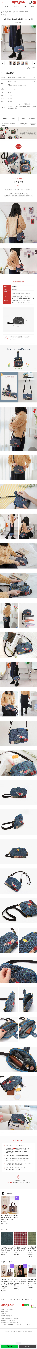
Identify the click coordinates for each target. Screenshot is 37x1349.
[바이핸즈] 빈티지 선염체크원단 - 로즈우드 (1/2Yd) (20, 1249)
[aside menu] (2, 2)
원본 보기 (25, 124)
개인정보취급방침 (18, 1299)
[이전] (2, 63)
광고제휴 (27, 1299)
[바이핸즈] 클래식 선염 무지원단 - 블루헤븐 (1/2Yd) (7, 1249)
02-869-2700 (9, 1315)
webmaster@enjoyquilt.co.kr (12, 1318)
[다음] (34, 63)
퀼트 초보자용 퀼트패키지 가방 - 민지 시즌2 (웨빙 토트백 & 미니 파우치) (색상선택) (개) (9, 1217)
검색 (34, 2)
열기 (18, 1343)
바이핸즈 (10, 92)
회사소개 (3, 1299)
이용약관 (9, 1299)
